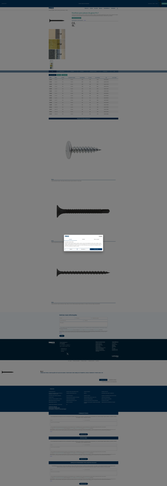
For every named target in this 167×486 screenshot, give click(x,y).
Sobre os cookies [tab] (96, 239)
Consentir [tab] (70, 239)
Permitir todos (96, 249)
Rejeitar (71, 249)
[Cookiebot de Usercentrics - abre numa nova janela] (98, 236)
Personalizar (83, 249)
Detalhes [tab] (83, 239)
